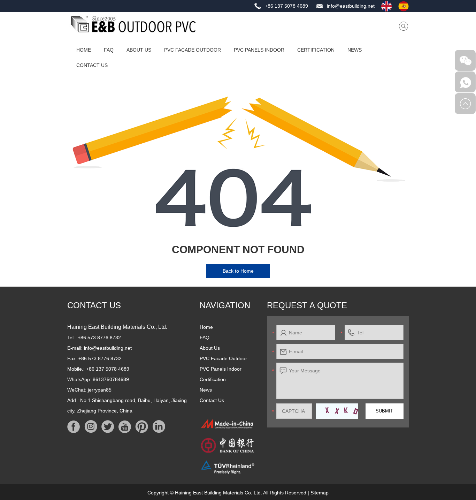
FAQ (109, 50)
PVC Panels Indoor (259, 50)
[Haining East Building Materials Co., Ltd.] (133, 24)
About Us (138, 50)
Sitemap (319, 492)
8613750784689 (111, 379)
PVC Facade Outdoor (192, 50)
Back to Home (238, 271)
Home (83, 50)
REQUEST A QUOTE (307, 305)
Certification (316, 50)
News (354, 50)
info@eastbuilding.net (351, 6)
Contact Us (92, 65)
